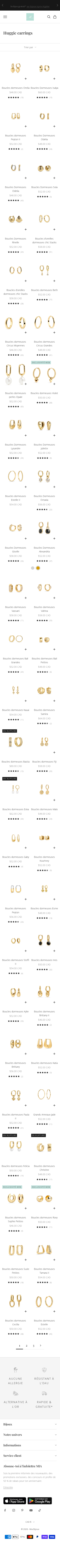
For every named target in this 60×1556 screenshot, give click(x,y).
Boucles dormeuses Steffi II (15, 961)
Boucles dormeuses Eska (15, 809)
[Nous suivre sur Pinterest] (22, 1510)
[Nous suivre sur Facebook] (5, 1510)
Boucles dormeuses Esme (44, 908)
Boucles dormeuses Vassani (15, 608)
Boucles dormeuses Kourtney (44, 858)
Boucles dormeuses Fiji (44, 761)
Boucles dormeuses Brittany (15, 1064)
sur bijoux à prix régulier (38, 5)
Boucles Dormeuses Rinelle (15, 240)
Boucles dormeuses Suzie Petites (15, 1270)
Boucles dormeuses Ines (44, 960)
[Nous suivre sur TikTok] (39, 1510)
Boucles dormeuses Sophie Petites (15, 1219)
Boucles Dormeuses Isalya (44, 87)
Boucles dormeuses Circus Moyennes (15, 343)
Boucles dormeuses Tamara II (44, 1270)
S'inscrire (8, 1487)
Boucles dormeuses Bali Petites (44, 660)
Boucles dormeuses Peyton (15, 910)
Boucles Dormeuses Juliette (44, 446)
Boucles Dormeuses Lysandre (15, 446)
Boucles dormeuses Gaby (15, 856)
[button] (32, 568)
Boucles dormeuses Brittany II (44, 1013)
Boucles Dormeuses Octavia (44, 497)
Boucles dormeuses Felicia (16, 1166)
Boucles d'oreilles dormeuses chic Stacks (44, 240)
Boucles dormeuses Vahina (44, 608)
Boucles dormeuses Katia (44, 1062)
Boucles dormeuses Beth (44, 290)
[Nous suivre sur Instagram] (13, 1510)
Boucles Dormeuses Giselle (15, 549)
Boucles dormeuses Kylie (15, 1011)
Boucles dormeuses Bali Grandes (15, 660)
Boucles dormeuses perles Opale (15, 395)
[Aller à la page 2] (40, 1345)
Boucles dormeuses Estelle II (15, 497)
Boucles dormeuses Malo (44, 809)
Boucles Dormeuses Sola (44, 187)
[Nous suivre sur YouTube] (31, 1510)
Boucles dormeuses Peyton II (15, 137)
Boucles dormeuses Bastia (16, 761)
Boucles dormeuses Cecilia (15, 1322)
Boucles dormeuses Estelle (44, 1322)
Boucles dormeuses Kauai (15, 710)
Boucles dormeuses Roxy (44, 1217)
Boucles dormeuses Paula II (15, 1116)
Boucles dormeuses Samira (44, 711)
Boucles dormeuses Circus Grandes (44, 343)
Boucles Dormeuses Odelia (44, 137)
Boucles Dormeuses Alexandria (44, 549)
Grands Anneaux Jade (44, 1114)
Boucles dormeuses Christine (44, 1167)
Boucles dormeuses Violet (44, 393)
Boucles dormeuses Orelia (16, 87)
